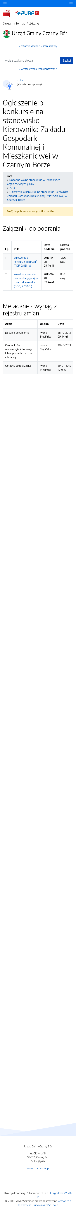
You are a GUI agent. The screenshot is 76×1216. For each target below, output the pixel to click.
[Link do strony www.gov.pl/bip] (8, 12)
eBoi (20, 80)
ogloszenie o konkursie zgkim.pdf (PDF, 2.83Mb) (25, 261)
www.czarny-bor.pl (38, 1168)
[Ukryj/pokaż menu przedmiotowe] (5, 3)
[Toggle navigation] (71, 3)
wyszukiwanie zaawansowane (39, 68)
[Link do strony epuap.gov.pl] (27, 12)
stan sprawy (50, 46)
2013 (12, 187)
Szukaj (67, 60)
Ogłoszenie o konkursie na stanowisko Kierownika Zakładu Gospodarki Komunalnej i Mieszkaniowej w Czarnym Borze (37, 195)
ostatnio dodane (30, 46)
